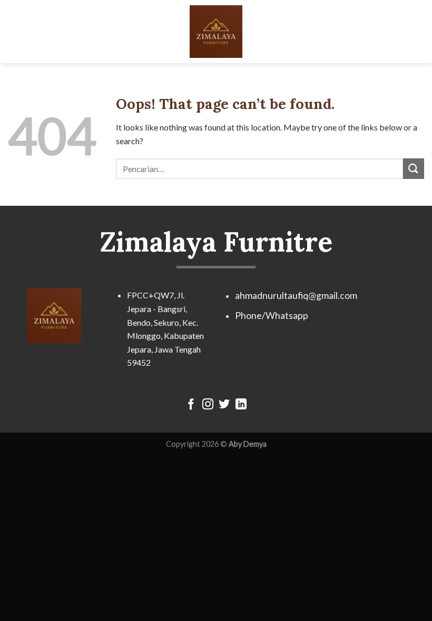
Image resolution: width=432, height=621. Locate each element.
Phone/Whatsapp (271, 315)
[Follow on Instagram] (207, 405)
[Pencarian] (420, 31)
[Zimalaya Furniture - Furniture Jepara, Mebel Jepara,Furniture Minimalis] (216, 31)
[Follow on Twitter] (224, 405)
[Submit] (413, 168)
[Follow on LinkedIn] (241, 405)
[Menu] (14, 31)
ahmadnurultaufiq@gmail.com (296, 295)
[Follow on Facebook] (191, 405)
